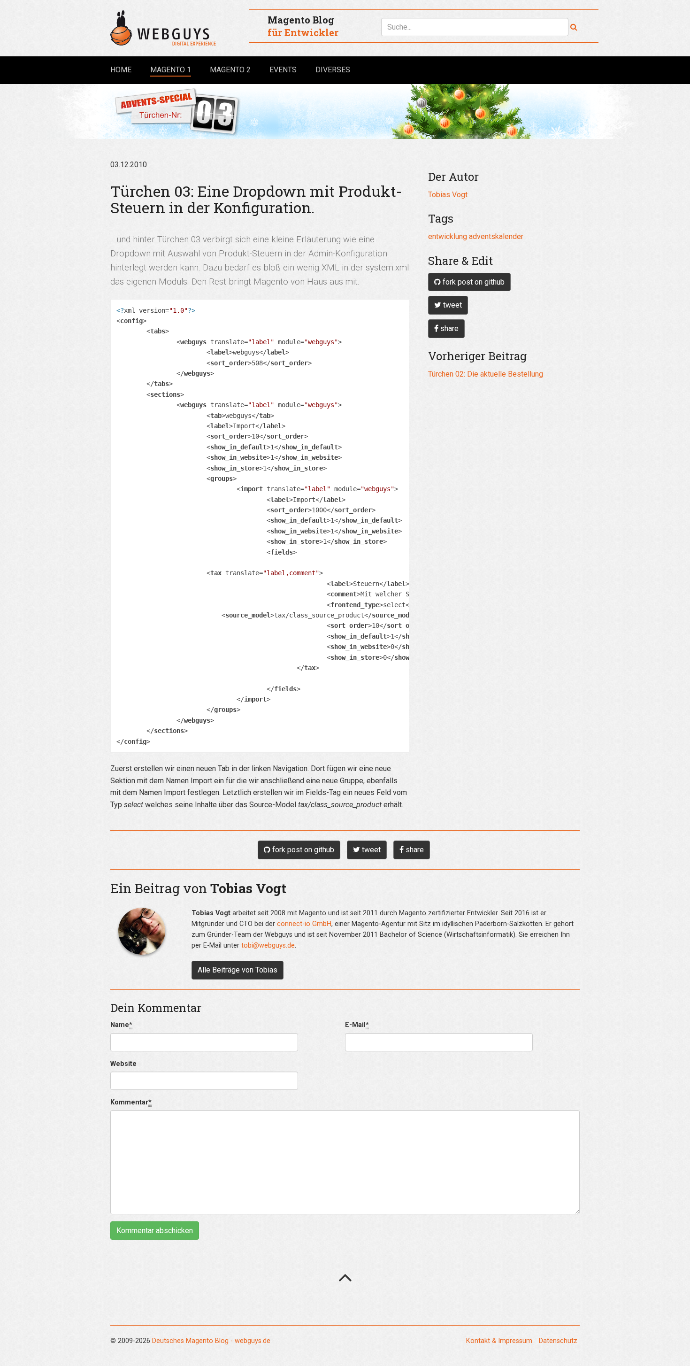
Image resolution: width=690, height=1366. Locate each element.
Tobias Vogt (448, 194)
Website (123, 1064)
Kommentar (131, 1102)
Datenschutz (558, 1341)
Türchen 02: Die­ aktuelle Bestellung (485, 374)
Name (121, 1025)
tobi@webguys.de (268, 945)
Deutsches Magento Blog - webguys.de (211, 1341)
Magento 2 (230, 69)
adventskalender (496, 236)
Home (120, 69)
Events (283, 69)
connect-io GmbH (304, 924)
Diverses (332, 69)
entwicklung (447, 236)
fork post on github (473, 282)
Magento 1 (170, 69)
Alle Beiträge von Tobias (237, 969)
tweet (451, 305)
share (448, 328)
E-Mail (357, 1025)
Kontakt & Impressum (499, 1341)
